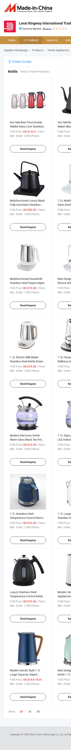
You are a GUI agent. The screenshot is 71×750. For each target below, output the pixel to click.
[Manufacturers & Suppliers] (29, 7)
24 (21, 711)
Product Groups (21, 61)
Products (32, 40)
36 (29, 711)
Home (11, 40)
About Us (52, 40)
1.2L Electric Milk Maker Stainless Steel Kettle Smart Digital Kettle (26, 361)
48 (38, 711)
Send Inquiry (28, 148)
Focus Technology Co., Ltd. (50, 734)
